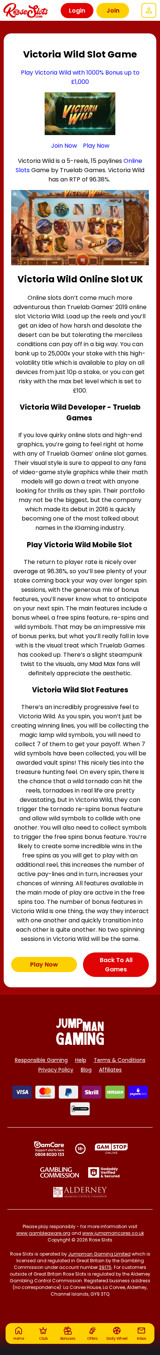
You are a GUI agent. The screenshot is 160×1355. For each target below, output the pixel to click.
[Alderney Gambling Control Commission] (80, 1192)
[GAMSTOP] (111, 1149)
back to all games (116, 965)
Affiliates (110, 1069)
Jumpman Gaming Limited (99, 1254)
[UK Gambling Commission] (59, 1172)
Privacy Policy (55, 1069)
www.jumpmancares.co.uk (113, 1233)
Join (112, 10)
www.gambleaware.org (43, 1233)
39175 (105, 1267)
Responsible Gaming (41, 1060)
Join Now (64, 145)
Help (80, 1060)
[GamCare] (49, 1148)
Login (77, 10)
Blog (86, 1069)
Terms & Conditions (119, 1060)
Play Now (96, 145)
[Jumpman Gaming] (80, 1043)
